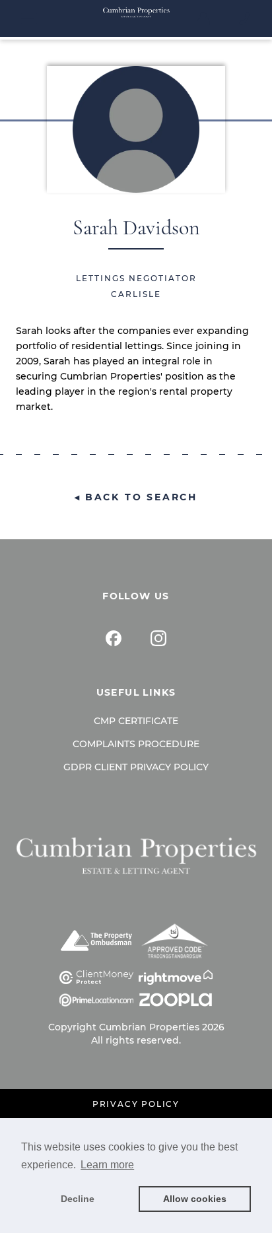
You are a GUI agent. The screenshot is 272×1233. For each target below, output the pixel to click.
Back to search (141, 497)
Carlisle (136, 294)
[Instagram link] (158, 638)
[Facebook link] (113, 638)
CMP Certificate (136, 721)
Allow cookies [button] (194, 1198)
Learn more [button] (107, 1164)
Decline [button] (77, 1198)
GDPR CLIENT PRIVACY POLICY (136, 767)
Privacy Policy (136, 1104)
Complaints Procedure (136, 744)
